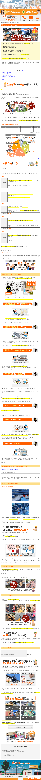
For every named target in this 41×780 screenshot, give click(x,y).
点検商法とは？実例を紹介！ (6, 73)
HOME (2, 22)
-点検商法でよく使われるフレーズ (8, 75)
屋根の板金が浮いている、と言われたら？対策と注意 (10, 469)
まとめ (3, 79)
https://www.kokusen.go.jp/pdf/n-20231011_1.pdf (33, 158)
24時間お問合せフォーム (20, 727)
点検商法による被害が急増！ (6, 72)
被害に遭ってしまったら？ (6, 77)
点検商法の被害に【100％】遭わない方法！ (9, 76)
